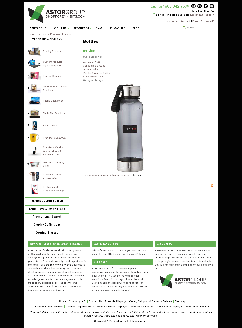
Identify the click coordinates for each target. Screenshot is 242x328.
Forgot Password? (203, 21)
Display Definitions (47, 224)
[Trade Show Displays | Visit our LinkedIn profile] (193, 6)
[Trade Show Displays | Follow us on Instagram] (212, 6)
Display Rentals (52, 51)
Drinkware (67, 34)
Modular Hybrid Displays (112, 306)
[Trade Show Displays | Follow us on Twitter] (206, 6)
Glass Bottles (91, 69)
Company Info (77, 301)
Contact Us (95, 301)
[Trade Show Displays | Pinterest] (199, 6)
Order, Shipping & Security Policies (150, 301)
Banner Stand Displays (49, 306)
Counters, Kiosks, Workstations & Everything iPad (53, 151)
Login (167, 21)
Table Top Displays (54, 113)
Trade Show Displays (169, 306)
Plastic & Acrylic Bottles (97, 72)
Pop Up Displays (52, 75)
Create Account (181, 21)
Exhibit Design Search (47, 200)
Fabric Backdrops (53, 100)
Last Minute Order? (202, 14)
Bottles (89, 51)
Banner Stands (51, 125)
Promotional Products (48, 34)
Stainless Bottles (93, 76)
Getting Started (47, 232)
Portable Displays (116, 301)
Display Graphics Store (80, 306)
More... (143, 253)
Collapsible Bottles (94, 65)
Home (31, 34)
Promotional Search (47, 216)
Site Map (180, 301)
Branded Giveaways (54, 137)
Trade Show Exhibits (197, 306)
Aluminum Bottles (93, 62)
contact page (162, 257)
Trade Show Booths (141, 306)
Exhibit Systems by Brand (47, 208)
